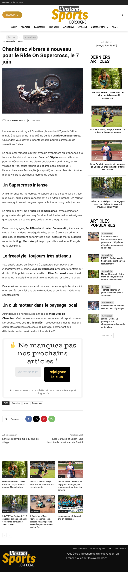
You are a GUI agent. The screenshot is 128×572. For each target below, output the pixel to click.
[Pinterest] (44, 419)
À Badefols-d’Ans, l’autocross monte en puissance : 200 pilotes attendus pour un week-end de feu (41, 521)
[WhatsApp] (51, 419)
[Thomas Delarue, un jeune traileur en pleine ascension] (93, 289)
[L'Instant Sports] (4, 120)
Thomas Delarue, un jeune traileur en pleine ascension (112, 293)
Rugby (61, 477)
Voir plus (106, 335)
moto (26, 403)
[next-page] (10, 535)
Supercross (37, 403)
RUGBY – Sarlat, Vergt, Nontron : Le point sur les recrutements (42, 485)
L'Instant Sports (17, 120)
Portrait (106, 286)
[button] (122, 15)
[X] (36, 419)
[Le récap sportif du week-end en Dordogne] (70, 504)
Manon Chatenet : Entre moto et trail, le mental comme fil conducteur (13, 485)
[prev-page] (4, 535)
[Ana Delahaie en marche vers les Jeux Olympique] (93, 305)
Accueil (12, 37)
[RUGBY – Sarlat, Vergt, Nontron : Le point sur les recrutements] (42, 469)
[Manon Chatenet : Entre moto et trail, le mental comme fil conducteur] (15, 469)
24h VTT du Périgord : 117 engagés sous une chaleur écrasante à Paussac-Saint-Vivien (108, 204)
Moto (21, 41)
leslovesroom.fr (97, 558)
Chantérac (16, 403)
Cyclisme (6, 511)
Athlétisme (107, 302)
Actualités (9, 41)
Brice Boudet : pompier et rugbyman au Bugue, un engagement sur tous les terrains (107, 167)
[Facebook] (28, 419)
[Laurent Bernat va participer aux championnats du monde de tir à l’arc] (93, 318)
